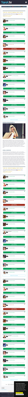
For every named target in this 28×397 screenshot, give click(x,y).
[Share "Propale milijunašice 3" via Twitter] (10, 384)
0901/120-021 (15, 6)
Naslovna (4, 8)
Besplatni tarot (11, 393)
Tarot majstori (7, 393)
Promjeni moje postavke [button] (19, 394)
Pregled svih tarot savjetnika (7, 16)
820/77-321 (6, 6)
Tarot (4, 393)
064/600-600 (19, 14)
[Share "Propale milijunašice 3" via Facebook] (8, 384)
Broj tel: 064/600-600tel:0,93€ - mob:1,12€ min (14, 23)
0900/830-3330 (24, 6)
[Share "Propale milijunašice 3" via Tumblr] (13, 384)
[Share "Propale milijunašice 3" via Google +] (11, 384)
